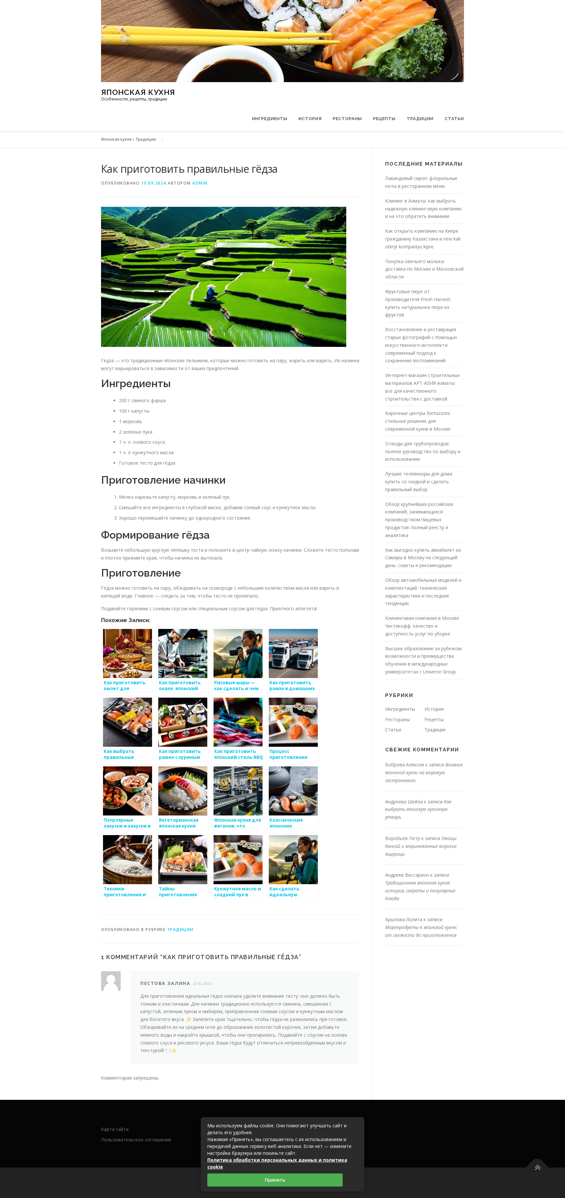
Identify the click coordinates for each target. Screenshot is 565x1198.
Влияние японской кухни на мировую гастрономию (424, 772)
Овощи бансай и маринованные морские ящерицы (421, 846)
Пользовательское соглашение (136, 1139)
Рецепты (384, 118)
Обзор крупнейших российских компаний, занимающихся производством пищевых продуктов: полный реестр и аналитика (419, 519)
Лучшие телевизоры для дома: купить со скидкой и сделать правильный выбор (419, 481)
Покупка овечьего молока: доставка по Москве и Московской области (424, 269)
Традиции (420, 118)
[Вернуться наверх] (537, 1167)
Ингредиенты (269, 118)
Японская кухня (138, 91)
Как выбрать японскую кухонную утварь (418, 809)
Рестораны (347, 118)
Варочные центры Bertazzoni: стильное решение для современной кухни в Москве (418, 421)
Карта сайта (114, 1129)
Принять (275, 1180)
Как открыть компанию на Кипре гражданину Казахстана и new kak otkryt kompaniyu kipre (423, 239)
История (310, 118)
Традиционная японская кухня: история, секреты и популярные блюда (420, 891)
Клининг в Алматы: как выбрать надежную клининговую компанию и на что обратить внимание (423, 209)
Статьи (454, 118)
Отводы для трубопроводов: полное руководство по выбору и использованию (422, 451)
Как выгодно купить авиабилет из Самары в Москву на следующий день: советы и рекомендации (423, 558)
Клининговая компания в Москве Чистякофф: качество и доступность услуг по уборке (422, 626)
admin (200, 183)
